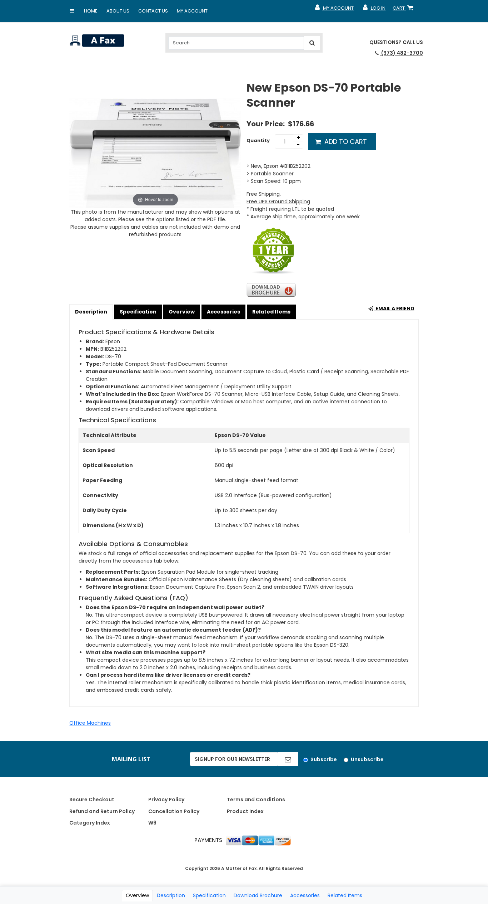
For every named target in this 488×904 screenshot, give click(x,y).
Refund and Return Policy (102, 811)
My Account (192, 11)
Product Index (245, 811)
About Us (117, 11)
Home (91, 11)
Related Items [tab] (345, 895)
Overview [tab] (137, 895)
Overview (182, 311)
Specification (138, 311)
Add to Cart (345, 141)
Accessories (223, 311)
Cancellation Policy (173, 811)
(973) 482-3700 (401, 53)
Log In (373, 10)
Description (91, 311)
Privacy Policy (166, 799)
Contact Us (153, 11)
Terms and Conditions (256, 799)
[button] (72, 11)
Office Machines (90, 722)
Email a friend (394, 308)
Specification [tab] (209, 895)
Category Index (89, 822)
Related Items (271, 311)
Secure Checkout (91, 799)
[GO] (288, 759)
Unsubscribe (367, 759)
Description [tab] (171, 895)
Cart (404, 10)
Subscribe (323, 759)
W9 (152, 822)
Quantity (258, 140)
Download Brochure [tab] (258, 895)
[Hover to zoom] (155, 143)
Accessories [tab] (305, 895)
